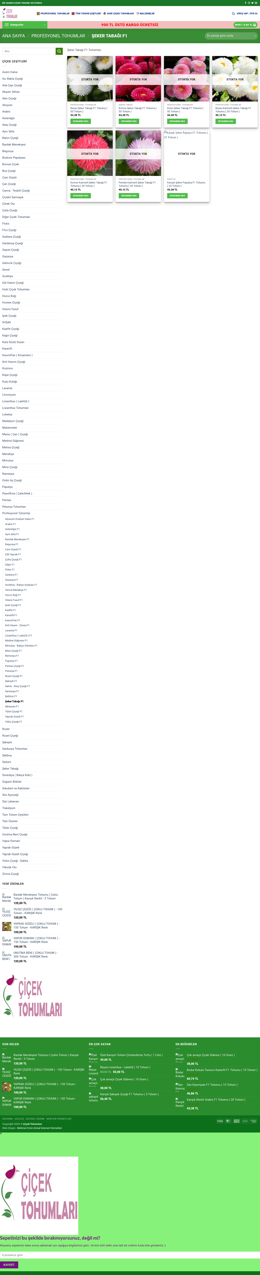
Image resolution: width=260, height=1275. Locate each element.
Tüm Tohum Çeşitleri (88, 13)
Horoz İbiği (9, 296)
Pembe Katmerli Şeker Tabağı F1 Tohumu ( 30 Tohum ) (137, 184)
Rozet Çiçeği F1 (14, 676)
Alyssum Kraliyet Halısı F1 (19, 518)
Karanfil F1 (11, 615)
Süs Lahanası (10, 801)
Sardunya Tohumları (14, 748)
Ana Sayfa (13, 35)
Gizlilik (19, 1118)
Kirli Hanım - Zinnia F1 (17, 625)
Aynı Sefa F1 (12, 534)
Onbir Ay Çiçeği (12, 480)
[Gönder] (59, 51)
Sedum (6, 762)
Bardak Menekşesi (14, 144)
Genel (6, 269)
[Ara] (233, 13)
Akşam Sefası (11, 92)
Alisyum (7, 105)
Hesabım (7, 1118)
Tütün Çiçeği (10, 828)
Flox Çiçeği (9, 230)
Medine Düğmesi (13, 440)
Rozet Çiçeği (10, 735)
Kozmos (7, 368)
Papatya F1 (11, 660)
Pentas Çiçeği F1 (14, 665)
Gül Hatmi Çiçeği (13, 282)
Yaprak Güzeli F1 (14, 716)
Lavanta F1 (11, 630)
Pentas (6, 500)
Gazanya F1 (11, 579)
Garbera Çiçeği (11, 236)
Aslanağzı (8, 118)
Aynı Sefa (8, 131)
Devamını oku (80, 121)
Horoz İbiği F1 (13, 594)
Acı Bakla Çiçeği (12, 78)
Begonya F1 (12, 544)
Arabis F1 (10, 523)
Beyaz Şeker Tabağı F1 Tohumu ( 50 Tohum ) (88, 110)
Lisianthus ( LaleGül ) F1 (18, 635)
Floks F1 (10, 569)
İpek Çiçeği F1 (13, 605)
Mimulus (7, 460)
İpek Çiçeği (9, 315)
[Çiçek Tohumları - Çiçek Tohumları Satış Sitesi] (17, 13)
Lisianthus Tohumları (15, 407)
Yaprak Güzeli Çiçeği (15, 854)
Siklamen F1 (12, 706)
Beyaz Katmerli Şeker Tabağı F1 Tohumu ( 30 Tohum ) (233, 110)
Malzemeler (147, 13)
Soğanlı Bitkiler (12, 781)
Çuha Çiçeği (9, 210)
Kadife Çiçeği (10, 329)
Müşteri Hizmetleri (58, 1118)
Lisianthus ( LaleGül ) (15, 401)
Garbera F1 (11, 574)
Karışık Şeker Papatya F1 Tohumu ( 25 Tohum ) (186, 184)
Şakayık (7, 742)
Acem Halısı (10, 72)
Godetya (7, 276)
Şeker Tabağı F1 (14, 701)
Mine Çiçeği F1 (13, 650)
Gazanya (7, 256)
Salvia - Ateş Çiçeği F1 (17, 686)
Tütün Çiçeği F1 (14, 711)
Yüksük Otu (9, 867)
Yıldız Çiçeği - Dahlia (15, 860)
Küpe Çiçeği (9, 375)
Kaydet (9, 1265)
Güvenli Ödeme (35, 1118)
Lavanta (7, 388)
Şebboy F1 (11, 696)
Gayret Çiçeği (10, 250)
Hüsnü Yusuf (10, 309)
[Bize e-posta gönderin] (256, 3)
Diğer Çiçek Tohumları (16, 217)
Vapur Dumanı (11, 841)
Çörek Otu (8, 203)
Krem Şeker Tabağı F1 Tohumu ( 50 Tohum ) (185, 110)
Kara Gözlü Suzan (13, 342)
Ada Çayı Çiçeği (12, 85)
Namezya (8, 473)
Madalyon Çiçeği (13, 421)
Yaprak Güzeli (10, 847)
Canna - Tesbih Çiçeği (16, 190)
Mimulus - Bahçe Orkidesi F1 (21, 645)
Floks (5, 223)
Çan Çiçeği (9, 184)
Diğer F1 (10, 564)
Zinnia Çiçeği (10, 874)
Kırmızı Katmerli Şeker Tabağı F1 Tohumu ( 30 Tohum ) (88, 184)
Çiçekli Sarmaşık (12, 197)
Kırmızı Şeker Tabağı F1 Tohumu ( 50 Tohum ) (138, 110)
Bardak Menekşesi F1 (17, 539)
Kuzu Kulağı (9, 381)
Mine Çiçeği (9, 467)
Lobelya (7, 414)
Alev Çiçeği (9, 98)
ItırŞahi (6, 322)
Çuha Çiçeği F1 (13, 559)
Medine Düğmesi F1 (16, 640)
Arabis (6, 111)
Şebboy (7, 755)
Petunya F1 (11, 670)
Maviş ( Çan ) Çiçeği (15, 434)
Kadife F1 (10, 610)
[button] (247, 13)
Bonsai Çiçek (10, 164)
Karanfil (7, 348)
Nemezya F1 (12, 655)
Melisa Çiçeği (11, 447)
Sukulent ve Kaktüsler (15, 788)
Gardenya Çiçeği (12, 243)
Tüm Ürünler (10, 821)
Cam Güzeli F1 (13, 549)
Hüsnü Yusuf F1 (14, 600)
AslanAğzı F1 (12, 529)
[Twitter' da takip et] (252, 3)
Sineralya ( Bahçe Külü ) (17, 775)
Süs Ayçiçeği (10, 795)
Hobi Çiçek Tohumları (120, 13)
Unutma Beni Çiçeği (14, 834)
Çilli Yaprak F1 (13, 554)
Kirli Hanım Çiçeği (13, 361)
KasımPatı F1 (12, 620)
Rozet (5, 729)
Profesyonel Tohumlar (55, 13)
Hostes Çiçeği (11, 302)
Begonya (7, 151)
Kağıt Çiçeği (10, 335)
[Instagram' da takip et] (249, 3)
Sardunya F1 (12, 691)
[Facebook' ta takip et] (246, 3)
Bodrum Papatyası (14, 157)
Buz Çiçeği (9, 171)
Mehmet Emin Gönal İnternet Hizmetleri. (39, 1128)
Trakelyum (8, 808)
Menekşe (8, 454)
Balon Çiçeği (10, 138)
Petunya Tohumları (14, 506)
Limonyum (9, 394)
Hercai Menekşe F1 (16, 589)
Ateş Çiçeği (9, 125)
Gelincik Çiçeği (11, 263)
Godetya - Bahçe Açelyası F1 (21, 584)
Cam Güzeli (9, 177)
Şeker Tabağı (10, 768)
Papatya (7, 487)
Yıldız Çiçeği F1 (13, 721)
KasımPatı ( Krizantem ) (17, 355)
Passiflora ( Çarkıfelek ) (17, 493)
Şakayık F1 (11, 681)
